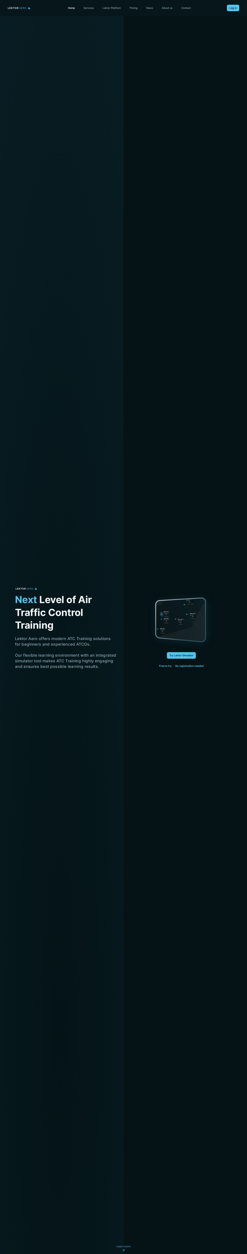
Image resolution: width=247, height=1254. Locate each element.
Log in (233, 7)
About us (167, 7)
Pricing (133, 7)
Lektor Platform (112, 7)
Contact (186, 7)
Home (71, 7)
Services (89, 7)
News (149, 7)
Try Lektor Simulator (181, 655)
